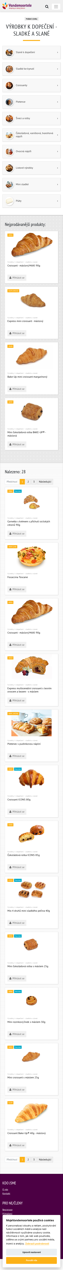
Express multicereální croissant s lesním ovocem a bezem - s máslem (29, 690)
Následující (45, 481)
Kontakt (6, 1193)
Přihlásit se (18, 278)
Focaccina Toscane (17, 577)
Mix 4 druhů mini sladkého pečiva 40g (28, 911)
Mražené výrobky (31, 19)
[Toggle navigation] (56, 6)
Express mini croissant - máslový (25, 321)
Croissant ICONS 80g (19, 799)
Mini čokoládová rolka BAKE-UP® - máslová (26, 434)
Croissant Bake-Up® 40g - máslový (26, 1133)
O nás (5, 1189)
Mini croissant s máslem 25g (23, 1077)
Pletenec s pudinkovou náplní (24, 744)
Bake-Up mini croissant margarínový (27, 377)
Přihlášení (7, 1214)
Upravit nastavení (31, 1252)
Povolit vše (31, 1260)
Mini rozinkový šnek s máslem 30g (26, 1022)
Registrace (7, 1209)
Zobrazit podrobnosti (37, 1243)
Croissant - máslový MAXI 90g (23, 265)
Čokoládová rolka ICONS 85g (23, 855)
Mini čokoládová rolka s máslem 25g (27, 966)
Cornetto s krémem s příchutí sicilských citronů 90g (28, 523)
